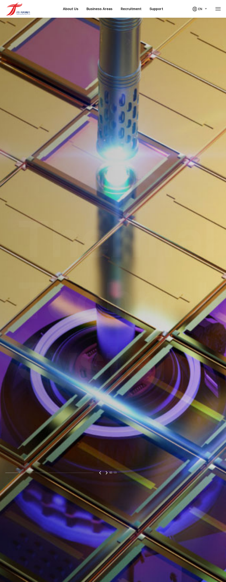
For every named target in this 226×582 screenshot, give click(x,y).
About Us (70, 9)
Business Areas (99, 9)
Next (106, 472)
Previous (101, 472)
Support (156, 9)
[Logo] (18, 9)
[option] (113, 291)
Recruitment (131, 9)
